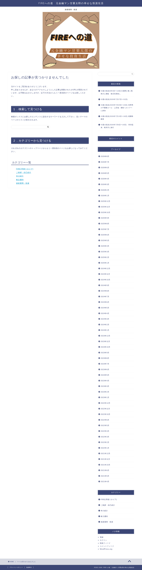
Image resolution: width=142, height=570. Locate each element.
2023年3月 (105, 386)
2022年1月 (105, 448)
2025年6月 (105, 235)
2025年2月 (105, 257)
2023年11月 (105, 341)
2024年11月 (105, 274)
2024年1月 (105, 330)
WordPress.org (106, 549)
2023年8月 (105, 358)
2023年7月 (105, 364)
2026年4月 (105, 179)
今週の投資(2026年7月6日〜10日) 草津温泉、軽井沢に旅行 (117, 126)
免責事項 (29, 567)
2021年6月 (105, 470)
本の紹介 (20, 176)
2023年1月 (105, 397)
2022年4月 (105, 431)
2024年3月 (105, 319)
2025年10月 (105, 212)
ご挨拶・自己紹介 (23, 172)
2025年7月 (105, 229)
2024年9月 (105, 285)
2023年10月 (105, 347)
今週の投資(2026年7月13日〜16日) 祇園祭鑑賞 (117, 117)
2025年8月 (105, 224)
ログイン (103, 540)
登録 (101, 537)
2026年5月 (105, 173)
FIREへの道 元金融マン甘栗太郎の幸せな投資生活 (71, 3)
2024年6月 (105, 302)
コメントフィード (107, 546)
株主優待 (20, 180)
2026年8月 (105, 156)
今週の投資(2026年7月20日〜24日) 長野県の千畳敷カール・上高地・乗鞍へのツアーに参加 (117, 107)
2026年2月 (105, 190)
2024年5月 (105, 308)
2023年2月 (105, 392)
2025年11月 (105, 207)
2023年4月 (105, 381)
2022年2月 (105, 442)
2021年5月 (105, 476)
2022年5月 (105, 425)
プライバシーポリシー (16, 567)
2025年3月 (105, 252)
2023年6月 (105, 369)
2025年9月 (105, 218)
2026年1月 (105, 196)
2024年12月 (105, 268)
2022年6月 (105, 420)
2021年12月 (105, 453)
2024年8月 (105, 291)
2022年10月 (105, 414)
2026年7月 (105, 162)
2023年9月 (105, 353)
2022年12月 (105, 403)
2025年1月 (105, 263)
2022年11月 (105, 409)
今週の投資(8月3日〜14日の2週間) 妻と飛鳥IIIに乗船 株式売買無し (117, 92)
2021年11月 (105, 459)
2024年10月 (105, 280)
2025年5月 (105, 240)
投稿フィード (105, 543)
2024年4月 (105, 313)
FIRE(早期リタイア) (24, 169)
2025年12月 (105, 201)
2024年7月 (105, 296)
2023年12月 (105, 336)
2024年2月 (105, 325)
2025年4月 (105, 246)
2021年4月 (105, 481)
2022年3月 (105, 437)
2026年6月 (105, 167)
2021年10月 (105, 465)
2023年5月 (105, 375)
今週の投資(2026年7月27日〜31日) (114, 99)
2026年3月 (105, 184)
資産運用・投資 (71, 10)
